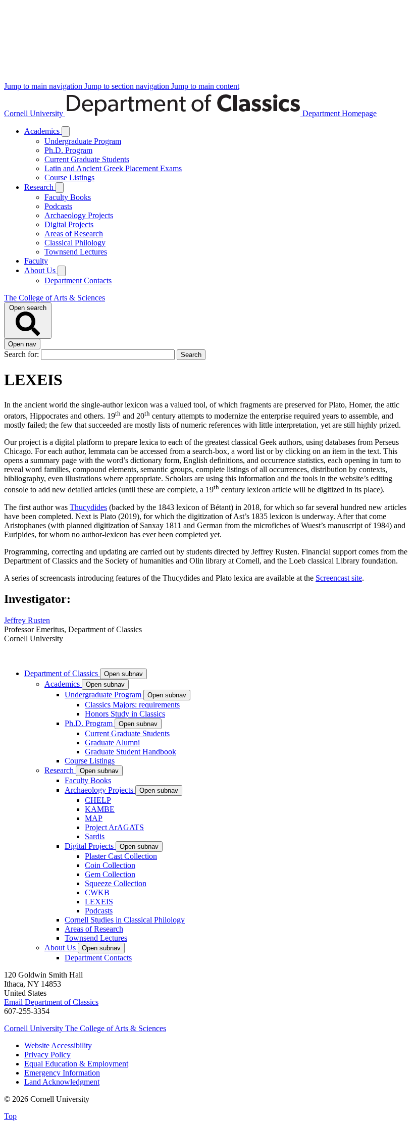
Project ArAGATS (114, 827)
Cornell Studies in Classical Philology (125, 919)
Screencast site (339, 578)
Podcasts (58, 206)
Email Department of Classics (51, 1002)
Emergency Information (62, 1072)
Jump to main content (205, 86)
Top (10, 1116)
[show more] (66, 131)
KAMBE (100, 809)
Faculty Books (67, 197)
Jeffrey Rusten (27, 620)
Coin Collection (110, 865)
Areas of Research (73, 233)
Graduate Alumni (112, 742)
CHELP (98, 800)
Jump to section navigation (127, 86)
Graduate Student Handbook (130, 751)
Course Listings (69, 177)
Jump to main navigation (44, 86)
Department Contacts (78, 280)
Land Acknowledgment (61, 1082)
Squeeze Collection (115, 883)
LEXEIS (99, 901)
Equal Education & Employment (76, 1063)
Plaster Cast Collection (121, 856)
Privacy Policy (47, 1054)
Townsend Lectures (75, 251)
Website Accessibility (58, 1045)
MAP (93, 818)
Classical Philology (75, 242)
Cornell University (34, 113)
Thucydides (88, 507)
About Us (41, 270)
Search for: (22, 354)
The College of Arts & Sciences (54, 297)
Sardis (95, 836)
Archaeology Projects (78, 215)
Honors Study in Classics (125, 713)
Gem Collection (110, 874)
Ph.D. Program (68, 150)
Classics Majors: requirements (132, 704)
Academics (43, 131)
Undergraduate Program (82, 141)
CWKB (97, 892)
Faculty (36, 261)
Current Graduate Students (86, 159)
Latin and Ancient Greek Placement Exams (113, 168)
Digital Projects (68, 224)
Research (40, 187)
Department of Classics (62, 673)
